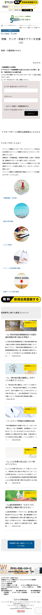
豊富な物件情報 (8, 221)
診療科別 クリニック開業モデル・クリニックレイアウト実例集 (18, 579)
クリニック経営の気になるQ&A (10, 587)
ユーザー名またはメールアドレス (15, 86)
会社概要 (6, 592)
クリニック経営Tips (27, 587)
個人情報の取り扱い (21, 590)
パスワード (8, 96)
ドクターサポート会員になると (9, 578)
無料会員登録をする (6, 590)
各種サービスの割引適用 (11, 292)
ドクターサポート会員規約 (19, 592)
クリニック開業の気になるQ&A (29, 585)
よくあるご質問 (35, 592)
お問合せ (6, 594)
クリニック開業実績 (6, 583)
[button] (2, 569)
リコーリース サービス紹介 (8, 581)
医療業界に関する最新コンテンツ (15, 313)
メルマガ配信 (7, 245)
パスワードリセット (31, 110)
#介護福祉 (6, 34)
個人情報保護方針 (36, 590)
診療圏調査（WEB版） (10, 198)
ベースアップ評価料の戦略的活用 (21, 421)
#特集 (15, 34)
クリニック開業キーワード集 (9, 585)
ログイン (31, 113)
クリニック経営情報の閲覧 (11, 268)
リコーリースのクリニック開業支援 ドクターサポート (20, 605)
